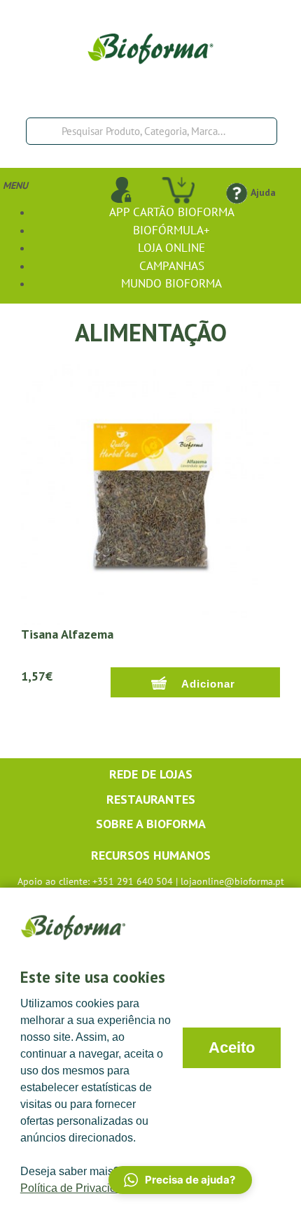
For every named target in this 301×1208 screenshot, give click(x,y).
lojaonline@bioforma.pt (232, 881)
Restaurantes (150, 799)
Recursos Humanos (151, 855)
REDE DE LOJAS (150, 774)
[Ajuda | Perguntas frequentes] (236, 192)
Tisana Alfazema (67, 634)
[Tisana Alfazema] (150, 494)
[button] (180, 1180)
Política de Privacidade (77, 1188)
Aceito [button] (232, 1047)
